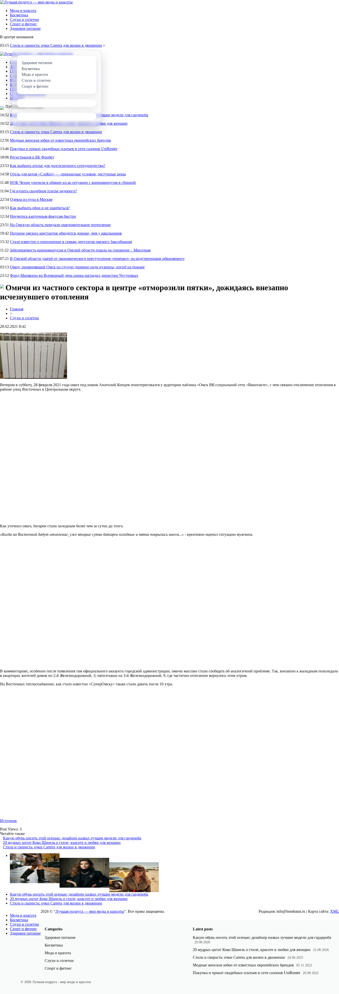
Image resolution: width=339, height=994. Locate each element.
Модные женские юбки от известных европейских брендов (60, 140)
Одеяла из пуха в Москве (31, 199)
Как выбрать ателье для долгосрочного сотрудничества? (57, 166)
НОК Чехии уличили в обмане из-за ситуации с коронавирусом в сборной (73, 182)
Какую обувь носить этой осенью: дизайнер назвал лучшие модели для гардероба (72, 838)
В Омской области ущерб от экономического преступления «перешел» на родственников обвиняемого (97, 258)
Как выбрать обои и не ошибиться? (40, 208)
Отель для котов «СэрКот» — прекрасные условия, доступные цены (68, 174)
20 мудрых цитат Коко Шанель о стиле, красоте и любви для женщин (62, 842)
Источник (8, 821)
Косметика (19, 15)
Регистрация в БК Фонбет (32, 157)
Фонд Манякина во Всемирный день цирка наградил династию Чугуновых (74, 275)
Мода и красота (23, 10)
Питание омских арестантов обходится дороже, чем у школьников (66, 233)
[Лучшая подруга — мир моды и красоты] (36, 2)
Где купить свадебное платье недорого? (43, 191)
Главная (16, 309)
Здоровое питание (25, 28)
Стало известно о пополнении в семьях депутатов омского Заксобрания (71, 242)
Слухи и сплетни (24, 19)
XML (334, 911)
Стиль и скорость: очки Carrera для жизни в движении (56, 45)
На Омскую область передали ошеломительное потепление (60, 225)
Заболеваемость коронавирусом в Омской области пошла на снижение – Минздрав (80, 250)
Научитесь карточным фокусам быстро (43, 216)
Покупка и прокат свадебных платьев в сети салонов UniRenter (63, 149)
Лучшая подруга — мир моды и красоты (89, 911)
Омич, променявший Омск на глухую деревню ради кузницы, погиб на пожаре (77, 267)
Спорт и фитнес (23, 24)
